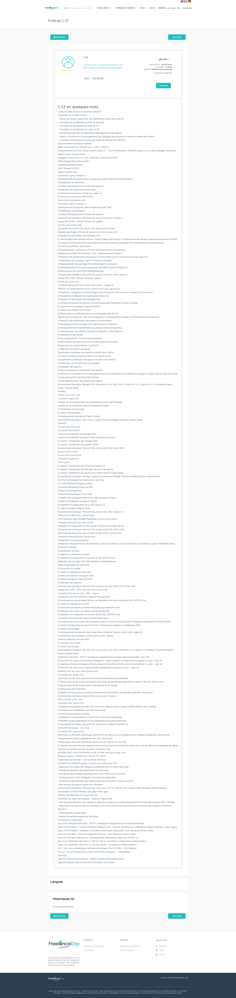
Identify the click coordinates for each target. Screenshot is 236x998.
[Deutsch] (189, 1)
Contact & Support (127, 950)
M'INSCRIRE (187, 8)
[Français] (186, 1)
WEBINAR (162, 8)
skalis (119, 68)
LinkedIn (162, 955)
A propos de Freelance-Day (94, 946)
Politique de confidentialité (129, 946)
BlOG (152, 8)
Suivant (176, 37)
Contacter (163, 86)
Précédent (60, 37)
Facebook (162, 946)
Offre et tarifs (89, 950)
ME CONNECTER (173, 8)
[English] (182, 1)
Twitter (161, 950)
